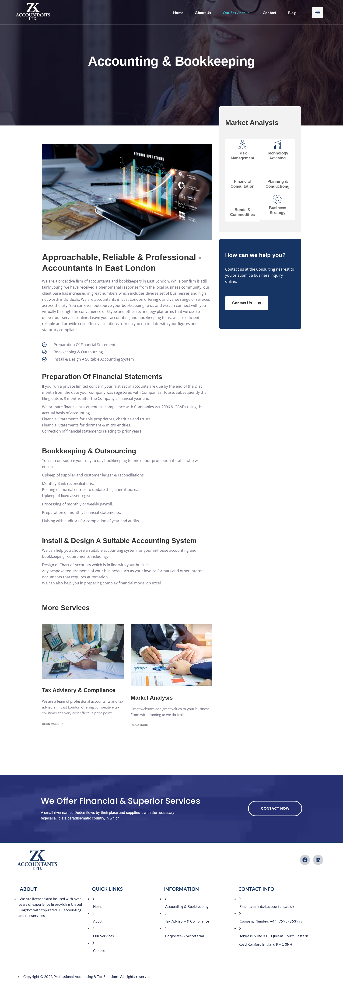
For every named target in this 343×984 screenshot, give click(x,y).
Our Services (234, 12)
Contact (269, 12)
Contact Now (275, 808)
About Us (203, 12)
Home (178, 12)
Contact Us (242, 303)
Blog (292, 12)
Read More (50, 724)
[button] (317, 12)
